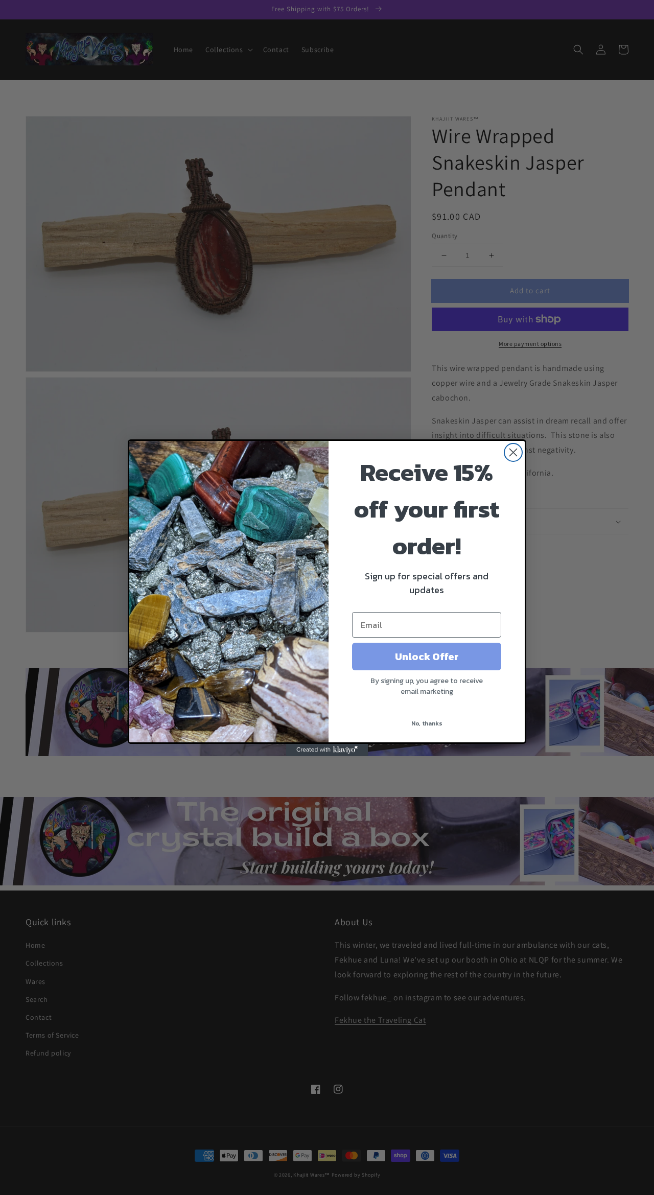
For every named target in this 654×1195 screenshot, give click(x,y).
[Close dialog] (513, 452)
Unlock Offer (427, 656)
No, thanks (426, 723)
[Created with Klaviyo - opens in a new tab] (327, 750)
